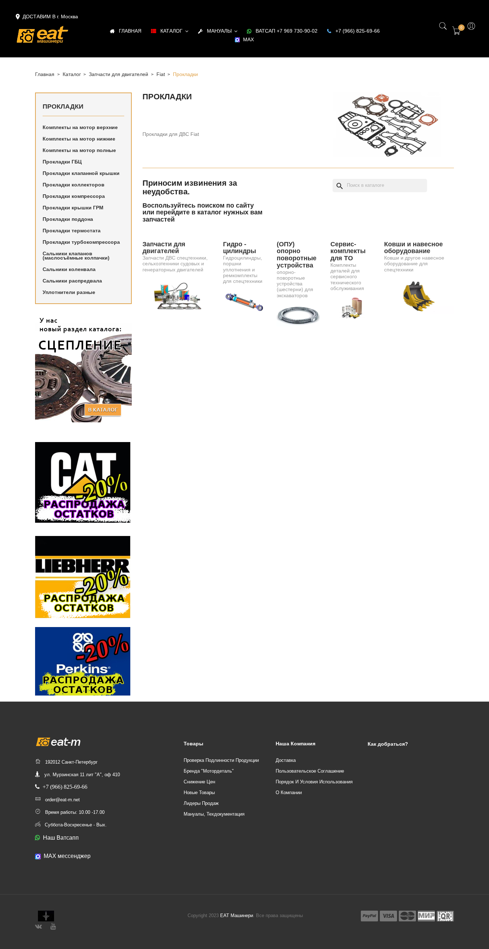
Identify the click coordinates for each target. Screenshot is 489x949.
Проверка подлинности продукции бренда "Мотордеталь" (221, 766)
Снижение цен (199, 781)
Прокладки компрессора (74, 196)
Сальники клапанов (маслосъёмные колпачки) (76, 256)
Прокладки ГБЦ (62, 162)
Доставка (286, 760)
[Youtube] (53, 925)
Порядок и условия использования (314, 781)
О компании (289, 792)
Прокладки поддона (68, 219)
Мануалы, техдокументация (214, 814)
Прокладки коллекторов (74, 185)
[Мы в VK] (38, 925)
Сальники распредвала (72, 281)
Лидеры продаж (201, 803)
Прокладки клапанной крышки (81, 173)
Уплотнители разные (69, 292)
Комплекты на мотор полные (79, 150)
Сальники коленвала (69, 269)
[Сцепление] (83, 368)
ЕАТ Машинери (236, 915)
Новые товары (199, 792)
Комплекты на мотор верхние (80, 127)
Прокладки (63, 106)
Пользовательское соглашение (310, 771)
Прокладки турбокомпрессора (81, 242)
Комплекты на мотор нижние (79, 139)
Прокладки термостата (72, 230)
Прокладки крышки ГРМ (73, 207)
